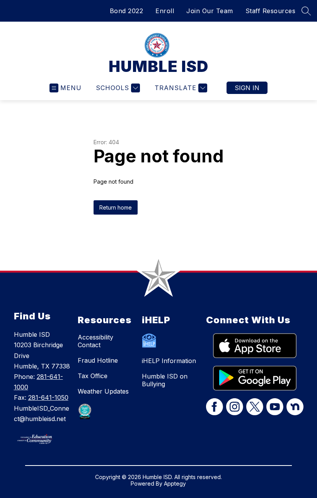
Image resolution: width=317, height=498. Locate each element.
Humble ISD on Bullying (164, 380)
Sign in (247, 88)
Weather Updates (103, 391)
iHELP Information (169, 361)
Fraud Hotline (98, 360)
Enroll (164, 11)
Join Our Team (209, 11)
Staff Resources (270, 11)
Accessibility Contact (95, 341)
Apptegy (175, 483)
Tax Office (92, 376)
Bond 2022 (126, 11)
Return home (115, 207)
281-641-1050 (48, 397)
